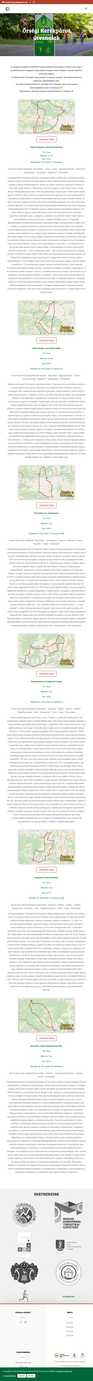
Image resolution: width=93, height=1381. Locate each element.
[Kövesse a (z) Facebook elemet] (21, 1322)
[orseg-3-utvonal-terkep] (46, 498)
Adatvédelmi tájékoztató (23, 1363)
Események (69, 1327)
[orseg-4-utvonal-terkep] (46, 667)
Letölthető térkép (46, 139)
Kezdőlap (70, 1323)
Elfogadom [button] (22, 1376)
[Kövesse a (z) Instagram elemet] (25, 1322)
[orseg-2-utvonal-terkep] (46, 334)
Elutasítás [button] (31, 1376)
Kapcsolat (69, 1335)
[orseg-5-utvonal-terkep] (46, 863)
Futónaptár (68, 1297)
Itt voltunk (70, 1331)
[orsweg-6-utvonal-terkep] (46, 1031)
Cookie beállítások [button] (9, 1376)
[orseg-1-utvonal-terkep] (46, 132)
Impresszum (23, 1367)
